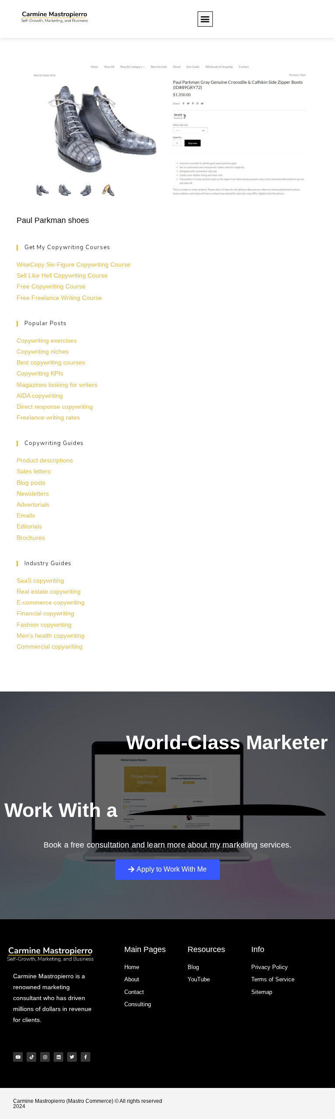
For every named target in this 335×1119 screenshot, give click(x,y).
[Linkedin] (58, 1057)
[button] (205, 19)
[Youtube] (18, 1057)
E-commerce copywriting (51, 602)
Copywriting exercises (47, 340)
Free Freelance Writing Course (59, 297)
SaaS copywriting (40, 580)
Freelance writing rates (48, 417)
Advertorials (33, 504)
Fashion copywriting (44, 624)
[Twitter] (72, 1057)
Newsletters (33, 493)
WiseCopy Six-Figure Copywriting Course (73, 264)
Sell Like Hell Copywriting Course (62, 275)
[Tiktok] (31, 1057)
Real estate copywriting (49, 591)
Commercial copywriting (49, 646)
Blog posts (31, 482)
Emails (26, 515)
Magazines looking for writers (57, 384)
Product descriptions (45, 460)
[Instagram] (45, 1057)
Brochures (31, 537)
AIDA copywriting (40, 395)
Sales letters (34, 471)
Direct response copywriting (55, 406)
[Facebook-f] (85, 1057)
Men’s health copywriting (51, 635)
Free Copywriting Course (51, 286)
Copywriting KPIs (40, 373)
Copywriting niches (42, 351)
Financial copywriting (45, 613)
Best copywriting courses (51, 362)
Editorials (29, 526)
